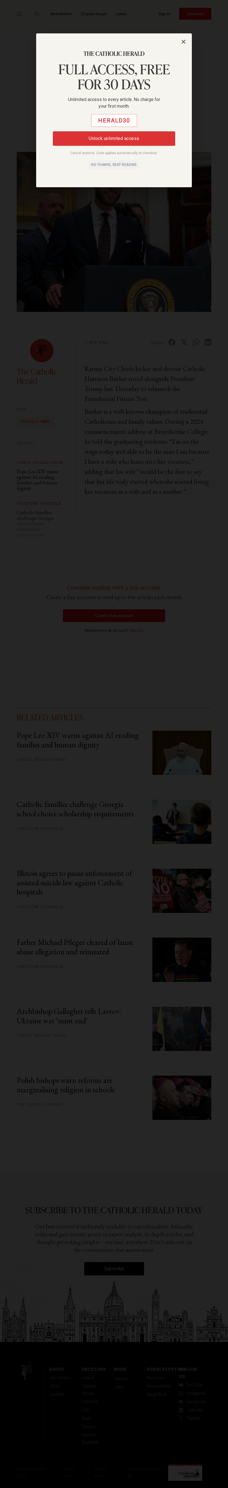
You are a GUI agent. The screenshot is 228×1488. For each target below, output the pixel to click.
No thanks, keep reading (114, 165)
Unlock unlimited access (114, 138)
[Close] (183, 41)
